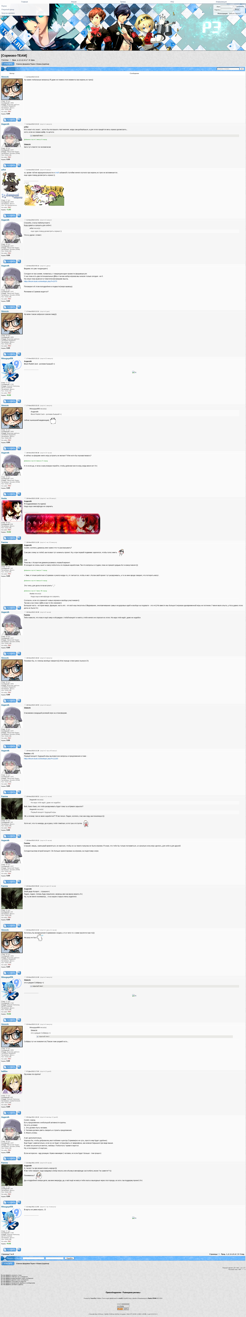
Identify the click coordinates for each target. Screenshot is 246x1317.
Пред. (14, 60)
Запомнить (240, 6)
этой (57, 173)
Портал (4, 6)
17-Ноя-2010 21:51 (32, 311)
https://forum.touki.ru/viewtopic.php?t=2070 (40, 281)
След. (33, 60)
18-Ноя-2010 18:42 (32, 658)
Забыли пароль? (235, 13)
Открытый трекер (7, 10)
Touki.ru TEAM (152, 1298)
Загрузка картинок (8, 13)
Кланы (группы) (43, 64)
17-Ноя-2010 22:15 (32, 405)
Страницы (5, 60)
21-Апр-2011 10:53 (32, 1163)
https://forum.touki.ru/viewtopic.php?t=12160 (41, 759)
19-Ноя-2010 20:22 (32, 840)
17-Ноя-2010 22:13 (32, 358)
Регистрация (222, 13)
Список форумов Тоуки (25, 64)
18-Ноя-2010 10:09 (32, 498)
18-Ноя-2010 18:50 (32, 705)
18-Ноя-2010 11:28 (32, 542)
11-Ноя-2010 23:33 (32, 77)
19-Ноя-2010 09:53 (32, 796)
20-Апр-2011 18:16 (32, 1117)
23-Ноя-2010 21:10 (32, 1024)
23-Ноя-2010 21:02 (32, 930)
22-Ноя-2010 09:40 (32, 886)
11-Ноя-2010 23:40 (32, 170)
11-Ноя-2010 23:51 (32, 220)
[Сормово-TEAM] (14, 55)
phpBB (121, 1298)
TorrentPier (93, 1298)
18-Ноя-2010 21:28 (32, 750)
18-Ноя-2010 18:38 (32, 612)
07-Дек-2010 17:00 (32, 1071)
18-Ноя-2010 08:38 (32, 453)
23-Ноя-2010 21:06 (32, 977)
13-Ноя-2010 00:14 (32, 266)
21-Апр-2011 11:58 (32, 1206)
